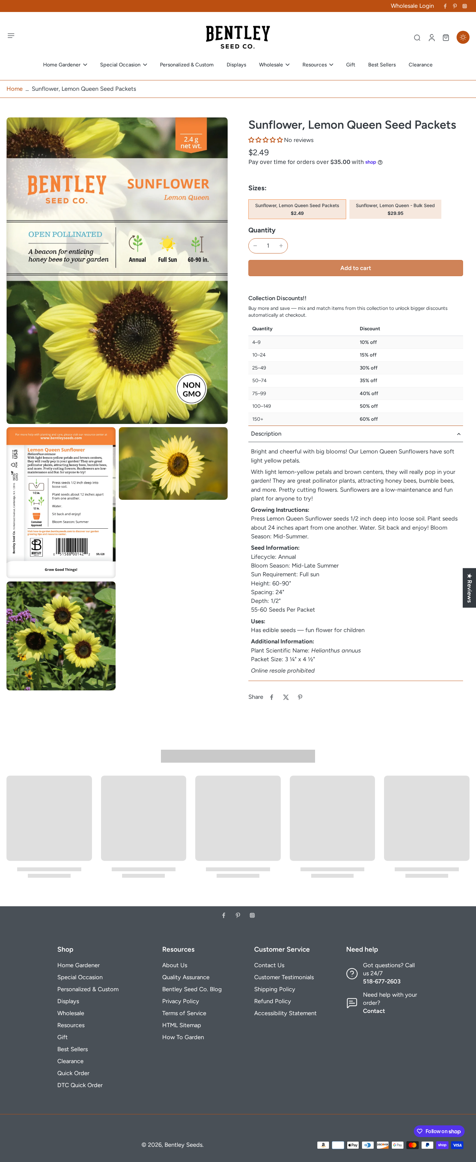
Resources (71, 1025)
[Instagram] (465, 6)
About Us (174, 965)
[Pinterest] (455, 6)
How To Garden (183, 1037)
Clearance (70, 1061)
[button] (266, 140)
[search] (417, 37)
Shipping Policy (274, 989)
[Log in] (431, 37)
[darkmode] (463, 37)
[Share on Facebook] (272, 697)
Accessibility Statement (285, 1013)
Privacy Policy (180, 1001)
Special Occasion (80, 977)
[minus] (255, 246)
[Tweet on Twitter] (286, 697)
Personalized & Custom (88, 989)
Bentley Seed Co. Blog (192, 989)
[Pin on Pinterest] (300, 697)
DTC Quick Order (80, 1085)
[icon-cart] (445, 37)
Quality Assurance (186, 977)
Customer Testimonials (284, 977)
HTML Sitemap (181, 1025)
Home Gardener (78, 965)
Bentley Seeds (183, 1144)
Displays (68, 1001)
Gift (62, 1037)
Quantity (262, 230)
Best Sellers (72, 1049)
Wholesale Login (412, 5)
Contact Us (269, 965)
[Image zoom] (117, 270)
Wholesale (70, 1013)
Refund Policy (272, 1001)
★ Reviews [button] (469, 587)
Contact (374, 1011)
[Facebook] (445, 6)
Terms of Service (184, 1013)
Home (14, 88)
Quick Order (73, 1073)
